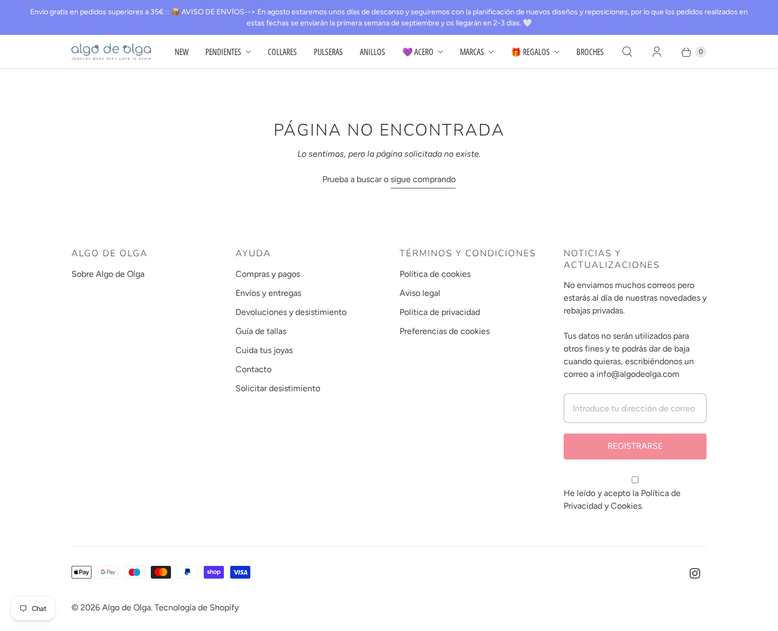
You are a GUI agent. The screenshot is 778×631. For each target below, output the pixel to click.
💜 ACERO (417, 52)
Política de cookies (435, 274)
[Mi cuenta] (657, 52)
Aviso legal (420, 293)
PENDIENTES (223, 52)
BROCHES (590, 52)
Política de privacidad (440, 312)
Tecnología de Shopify (197, 607)
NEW (181, 52)
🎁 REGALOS (530, 52)
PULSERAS (328, 52)
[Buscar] (627, 52)
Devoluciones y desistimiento (291, 312)
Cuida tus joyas (264, 350)
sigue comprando (423, 179)
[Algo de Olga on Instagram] (695, 573)
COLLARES (282, 52)
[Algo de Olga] (111, 51)
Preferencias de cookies (445, 331)
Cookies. (627, 506)
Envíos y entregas (268, 293)
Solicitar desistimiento (278, 388)
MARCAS (472, 52)
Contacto (254, 369)
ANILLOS (372, 52)
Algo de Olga (126, 607)
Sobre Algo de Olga (107, 274)
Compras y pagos (268, 274)
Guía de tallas (261, 331)
